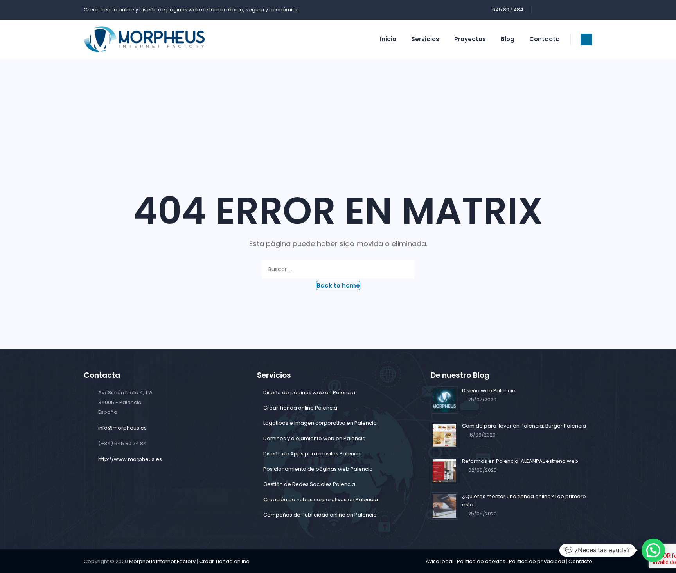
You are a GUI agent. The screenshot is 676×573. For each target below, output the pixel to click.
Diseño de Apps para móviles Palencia (312, 453)
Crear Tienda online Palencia (300, 408)
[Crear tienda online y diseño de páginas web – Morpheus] (144, 39)
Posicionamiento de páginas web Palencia (318, 469)
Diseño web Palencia (489, 390)
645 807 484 (507, 9)
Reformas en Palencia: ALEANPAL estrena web (520, 461)
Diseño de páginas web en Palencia (309, 392)
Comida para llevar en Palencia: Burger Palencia (524, 426)
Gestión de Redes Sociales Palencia (309, 484)
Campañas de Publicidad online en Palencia (320, 515)
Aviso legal (439, 561)
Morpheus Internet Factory (162, 561)
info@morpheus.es (122, 428)
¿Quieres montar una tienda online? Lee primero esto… (524, 500)
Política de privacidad (537, 561)
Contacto (580, 561)
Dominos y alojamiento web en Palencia (314, 438)
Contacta (544, 39)
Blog (507, 39)
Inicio (388, 39)
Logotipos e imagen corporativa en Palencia (320, 423)
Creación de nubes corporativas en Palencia (320, 499)
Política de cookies (481, 561)
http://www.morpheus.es (130, 459)
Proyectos (470, 39)
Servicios (425, 39)
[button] (338, 285)
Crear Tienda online (109, 9)
